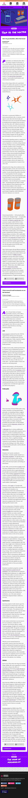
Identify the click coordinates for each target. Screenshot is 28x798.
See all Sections (20, 278)
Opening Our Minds (7, 7)
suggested (16, 473)
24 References (7, 748)
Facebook (5, 783)
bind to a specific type (15, 220)
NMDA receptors (17, 254)
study (12, 485)
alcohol (20, 424)
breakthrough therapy (10, 699)
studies (20, 466)
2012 (3, 686)
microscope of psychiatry (15, 76)
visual (19, 237)
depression (14, 424)
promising (18, 370)
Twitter (18, 783)
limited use (5, 351)
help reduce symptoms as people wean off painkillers (12, 569)
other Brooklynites (15, 635)
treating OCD (7, 446)
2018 (11, 686)
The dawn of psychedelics (14, 761)
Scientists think (6, 708)
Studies (9, 511)
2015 (22, 646)
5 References (7, 282)
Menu (11, 4)
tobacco (4, 426)
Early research (6, 334)
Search (17, 4)
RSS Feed (4, 785)
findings (8, 479)
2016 (3, 648)
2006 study (5, 429)
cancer (19, 417)
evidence (11, 530)
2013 (6, 686)
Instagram (12, 783)
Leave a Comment (9, 278)
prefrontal (12, 237)
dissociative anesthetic (8, 456)
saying (12, 737)
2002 (20, 573)
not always (8, 626)
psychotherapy (6, 669)
